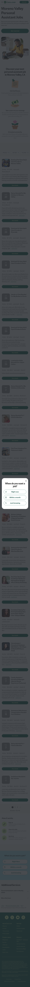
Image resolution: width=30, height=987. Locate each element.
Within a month (15, 497)
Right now (15, 492)
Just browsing (15, 503)
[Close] (26, 481)
